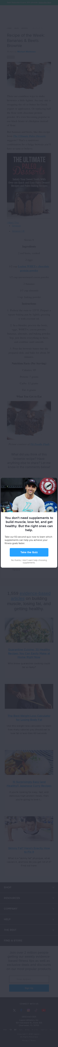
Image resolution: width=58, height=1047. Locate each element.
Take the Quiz (29, 552)
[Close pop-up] (54, 480)
